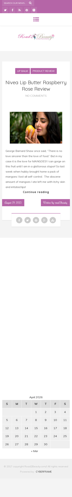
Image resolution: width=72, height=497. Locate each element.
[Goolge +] (34, 10)
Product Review (44, 71)
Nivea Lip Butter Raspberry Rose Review (36, 85)
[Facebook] (12, 10)
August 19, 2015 (13, 202)
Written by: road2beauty (55, 202)
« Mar (34, 451)
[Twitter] (5, 10)
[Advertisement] (36, 273)
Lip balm (22, 71)
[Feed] (19, 10)
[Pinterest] (27, 10)
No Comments (36, 95)
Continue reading (36, 192)
